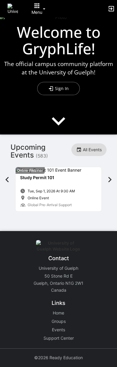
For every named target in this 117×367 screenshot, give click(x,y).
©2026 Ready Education (58, 357)
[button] (13, 8)
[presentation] (58, 126)
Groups (59, 321)
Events (58, 329)
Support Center (59, 338)
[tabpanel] (58, 189)
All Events (92, 149)
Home (58, 312)
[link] (58, 189)
